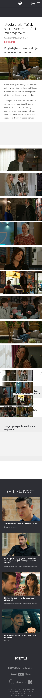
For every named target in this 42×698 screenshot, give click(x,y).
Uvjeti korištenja (26, 689)
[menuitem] (33, 3)
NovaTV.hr (21, 3)
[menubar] (33, 3)
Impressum (12, 689)
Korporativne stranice (21, 695)
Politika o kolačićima (21, 693)
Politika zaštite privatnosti (21, 691)
